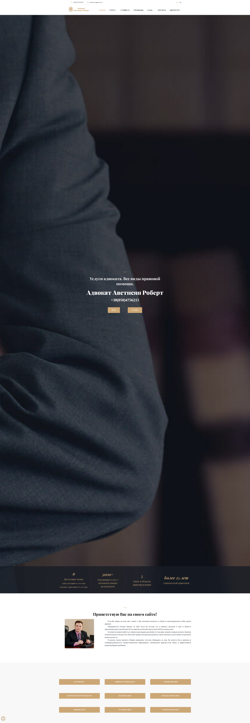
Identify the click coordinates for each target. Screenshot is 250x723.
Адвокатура (174, 10)
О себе (149, 10)
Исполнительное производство (79, 696)
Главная (102, 10)
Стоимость (125, 10)
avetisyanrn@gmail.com (96, 2)
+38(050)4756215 (78, 2)
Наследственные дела (170, 696)
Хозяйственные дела (170, 710)
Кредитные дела (125, 696)
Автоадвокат (79, 682)
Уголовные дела (125, 710)
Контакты (162, 10)
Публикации (138, 10)
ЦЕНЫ (151, 307)
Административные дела (125, 682)
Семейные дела (79, 710)
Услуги (112, 10)
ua (177, 2)
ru (180, 2)
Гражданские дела (170, 682)
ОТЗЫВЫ (172, 307)
